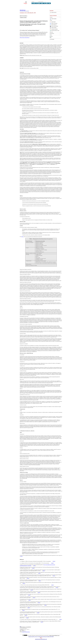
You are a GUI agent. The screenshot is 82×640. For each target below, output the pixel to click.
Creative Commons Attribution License (54, 635)
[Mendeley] (50, 36)
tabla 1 (23, 236)
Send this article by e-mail (55, 30)
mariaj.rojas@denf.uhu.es (26, 631)
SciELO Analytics (53, 18)
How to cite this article (54, 26)
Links (54, 561)
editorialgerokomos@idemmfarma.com (41, 639)
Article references (54, 24)
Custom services (53, 12)
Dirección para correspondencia (24, 37)
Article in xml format (54, 23)
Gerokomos (22, 10)
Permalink (52, 39)
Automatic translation (54, 29)
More (52, 36)
